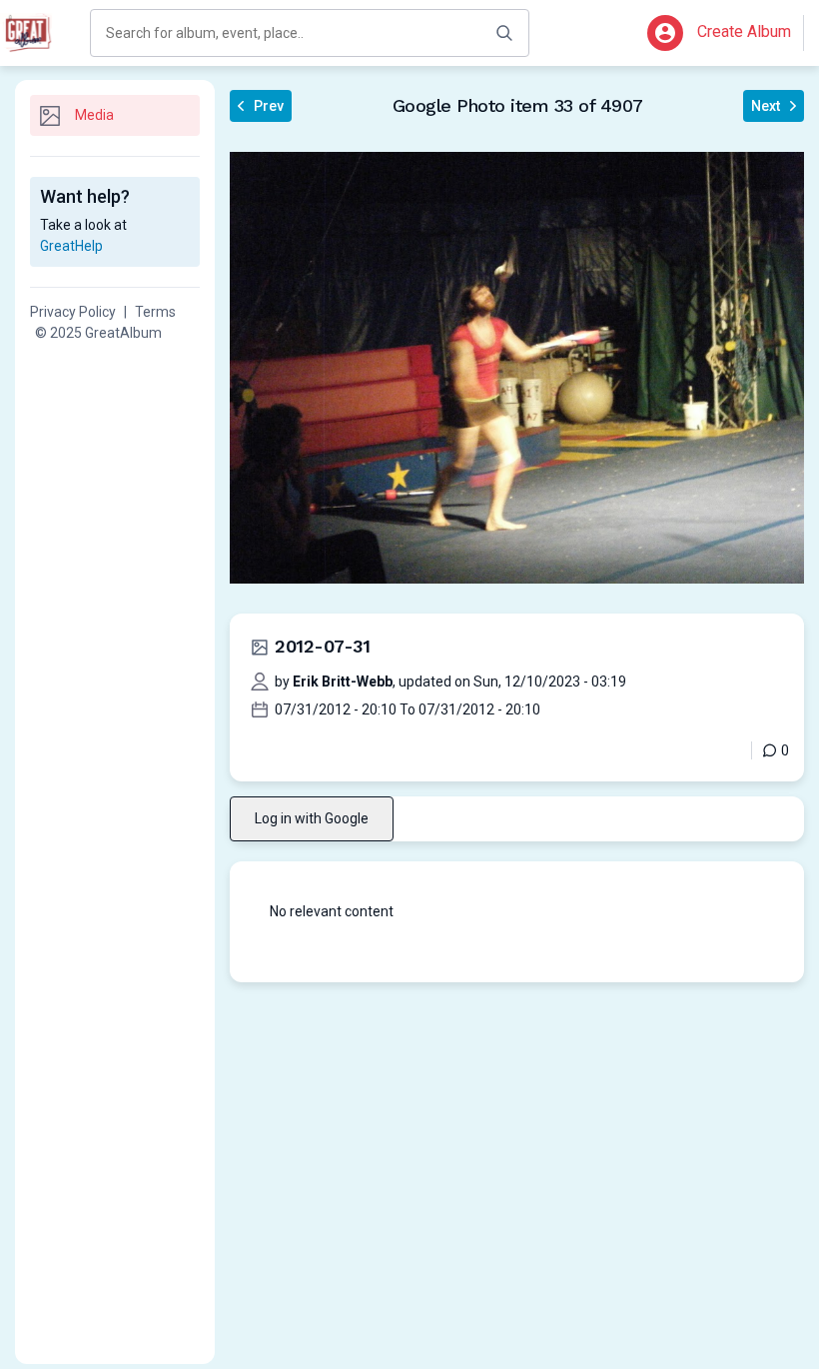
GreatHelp (71, 246)
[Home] (30, 33)
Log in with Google (312, 818)
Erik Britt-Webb (343, 681)
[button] (665, 33)
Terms (155, 312)
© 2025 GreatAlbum (98, 333)
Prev (269, 106)
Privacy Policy (73, 312)
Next (765, 106)
